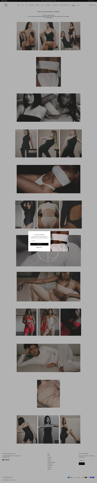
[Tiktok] (41, 247)
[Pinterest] (40, 247)
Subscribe (39, 244)
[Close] (67, 232)
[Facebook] (37, 247)
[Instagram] (38, 247)
